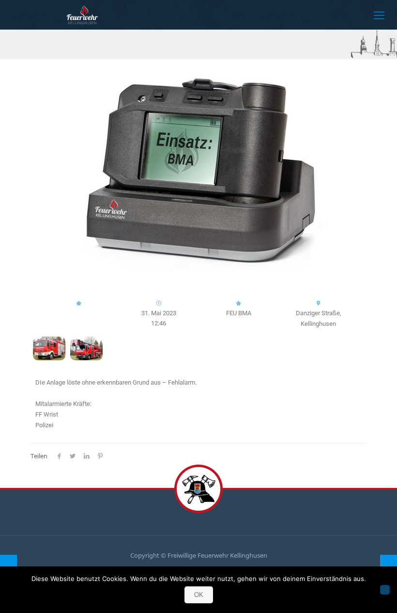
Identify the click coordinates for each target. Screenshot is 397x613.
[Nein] (385, 590)
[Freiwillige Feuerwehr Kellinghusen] (82, 14)
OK (198, 594)
